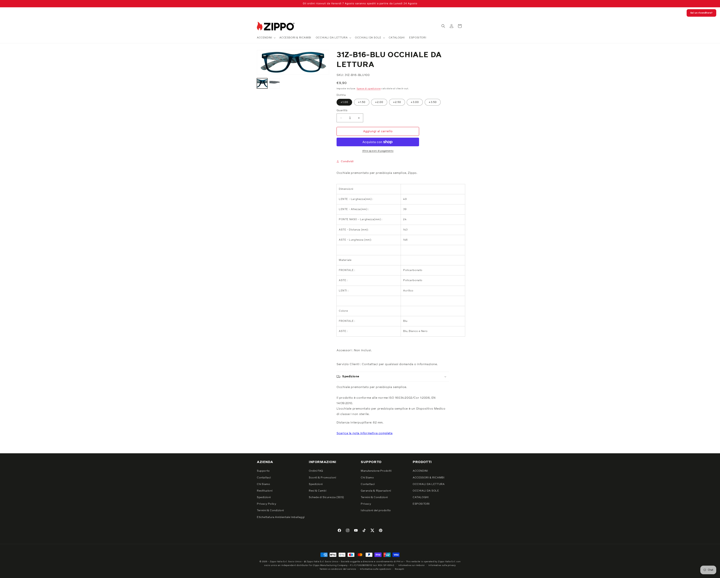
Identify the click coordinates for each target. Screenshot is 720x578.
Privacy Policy (266, 504)
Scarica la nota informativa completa (365, 433)
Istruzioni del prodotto (376, 510)
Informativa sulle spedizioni (375, 569)
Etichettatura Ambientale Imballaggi (281, 517)
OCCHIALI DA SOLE (426, 490)
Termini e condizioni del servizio (338, 569)
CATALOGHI (421, 497)
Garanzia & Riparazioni (376, 490)
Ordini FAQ (316, 471)
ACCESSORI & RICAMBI (428, 477)
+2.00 (379, 102)
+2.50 (397, 102)
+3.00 (415, 102)
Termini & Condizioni (270, 510)
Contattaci (264, 477)
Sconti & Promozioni (322, 477)
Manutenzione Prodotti (376, 471)
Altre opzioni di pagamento (378, 151)
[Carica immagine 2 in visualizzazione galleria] (274, 83)
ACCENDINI (420, 471)
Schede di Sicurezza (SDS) (326, 497)
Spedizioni (264, 497)
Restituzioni (264, 490)
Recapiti (399, 569)
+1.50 (361, 102)
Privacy (366, 504)
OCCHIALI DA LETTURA (429, 484)
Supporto (263, 471)
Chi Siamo (263, 484)
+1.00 (344, 102)
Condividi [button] (347, 161)
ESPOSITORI (421, 504)
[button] (266, 38)
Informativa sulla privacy (442, 565)
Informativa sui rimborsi (411, 565)
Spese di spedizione (369, 89)
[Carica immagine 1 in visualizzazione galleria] (262, 83)
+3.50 (433, 102)
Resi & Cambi (317, 490)
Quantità (342, 110)
